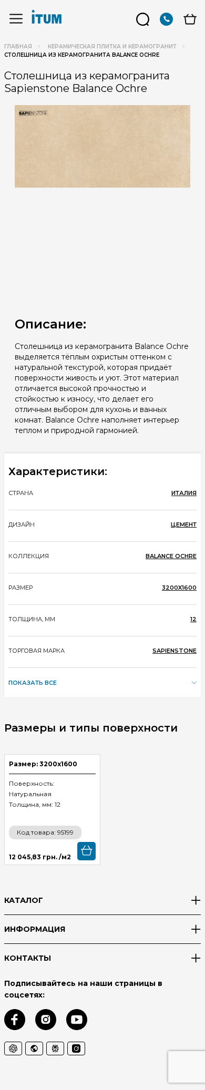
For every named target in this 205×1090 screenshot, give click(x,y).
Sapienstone (174, 650)
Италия (184, 493)
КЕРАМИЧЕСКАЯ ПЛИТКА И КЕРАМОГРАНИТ (112, 46)
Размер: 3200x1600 (43, 764)
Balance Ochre (171, 556)
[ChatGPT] (13, 1048)
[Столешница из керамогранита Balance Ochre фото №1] (102, 146)
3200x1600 (179, 587)
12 (193, 619)
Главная (18, 46)
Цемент (184, 524)
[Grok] (76, 1048)
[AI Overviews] (34, 1048)
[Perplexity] (55, 1048)
